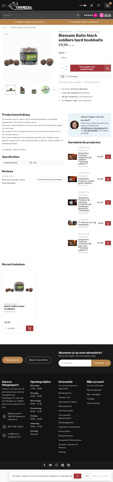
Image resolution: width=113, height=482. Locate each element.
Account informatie (95, 385)
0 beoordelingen (93, 32)
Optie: (62, 52)
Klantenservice (12, 360)
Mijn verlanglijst (93, 394)
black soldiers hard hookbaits (23, 27)
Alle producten (93, 403)
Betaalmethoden (66, 435)
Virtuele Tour (64, 397)
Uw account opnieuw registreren (68, 387)
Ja (77, 476)
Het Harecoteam (66, 410)
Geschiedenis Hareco (68, 402)
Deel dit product (90, 82)
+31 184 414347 (90, 130)
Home (4, 27)
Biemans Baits (65, 32)
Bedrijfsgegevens (66, 422)
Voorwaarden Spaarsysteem (65, 416)
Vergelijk (11, 328)
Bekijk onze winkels (38, 360)
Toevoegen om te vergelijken (70, 82)
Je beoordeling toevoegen (50, 179)
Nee (87, 476)
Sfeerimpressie (65, 406)
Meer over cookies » (101, 476)
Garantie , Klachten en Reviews (68, 446)
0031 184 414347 (15, 426)
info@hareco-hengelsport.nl (94, 128)
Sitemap (62, 452)
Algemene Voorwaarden (69, 427)
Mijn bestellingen (94, 390)
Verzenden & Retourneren (70, 440)
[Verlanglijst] (98, 5)
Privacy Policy (64, 431)
